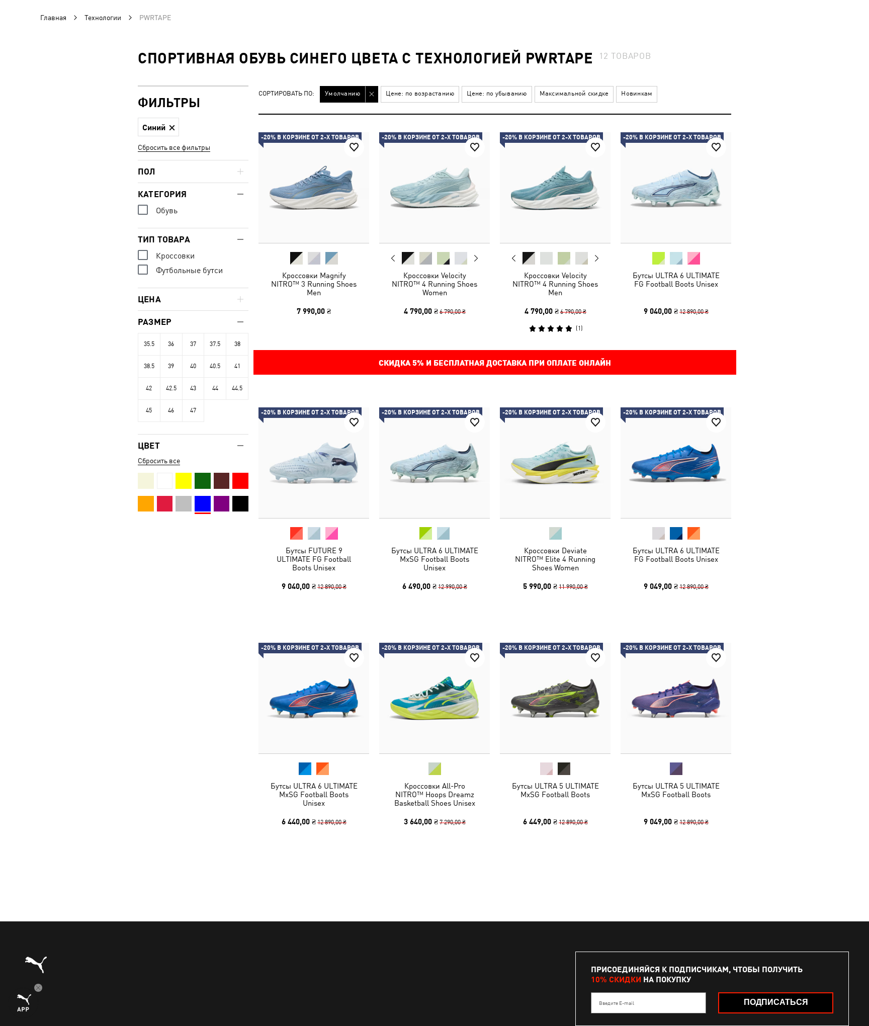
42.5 (171, 388)
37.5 (215, 344)
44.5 (237, 388)
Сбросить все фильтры (174, 147)
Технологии (102, 18)
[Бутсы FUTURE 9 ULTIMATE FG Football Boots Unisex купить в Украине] (313, 462)
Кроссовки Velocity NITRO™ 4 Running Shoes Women (434, 284)
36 (171, 344)
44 (215, 388)
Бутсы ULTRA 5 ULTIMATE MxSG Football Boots (555, 790)
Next (475, 258)
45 (149, 410)
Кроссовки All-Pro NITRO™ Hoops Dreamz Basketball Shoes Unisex (434, 794)
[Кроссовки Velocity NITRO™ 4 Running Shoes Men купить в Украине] (555, 187)
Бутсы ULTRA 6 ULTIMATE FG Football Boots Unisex (676, 279)
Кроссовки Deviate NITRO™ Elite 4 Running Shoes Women (555, 559)
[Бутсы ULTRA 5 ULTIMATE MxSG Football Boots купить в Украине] (555, 698)
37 (193, 344)
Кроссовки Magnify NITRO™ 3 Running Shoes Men (314, 284)
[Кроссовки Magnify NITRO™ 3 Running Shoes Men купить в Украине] (313, 187)
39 (171, 366)
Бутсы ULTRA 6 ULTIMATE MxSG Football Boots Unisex (434, 559)
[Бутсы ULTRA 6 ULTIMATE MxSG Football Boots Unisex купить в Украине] (434, 462)
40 (193, 366)
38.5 (149, 366)
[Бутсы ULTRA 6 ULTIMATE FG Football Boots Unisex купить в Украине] (676, 187)
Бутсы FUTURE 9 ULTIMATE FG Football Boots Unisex (314, 559)
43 (193, 388)
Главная (53, 18)
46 (171, 410)
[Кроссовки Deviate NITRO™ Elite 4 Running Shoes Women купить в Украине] (555, 462)
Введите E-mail (616, 1003)
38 (237, 344)
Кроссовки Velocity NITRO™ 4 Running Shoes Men (555, 284)
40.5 (215, 366)
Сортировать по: (286, 94)
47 (193, 410)
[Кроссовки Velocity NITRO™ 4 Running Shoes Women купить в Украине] (434, 187)
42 (149, 388)
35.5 (149, 344)
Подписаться (776, 1002)
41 (237, 366)
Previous (393, 258)
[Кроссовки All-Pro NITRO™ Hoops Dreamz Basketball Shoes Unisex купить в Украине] (434, 698)
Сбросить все (159, 461)
